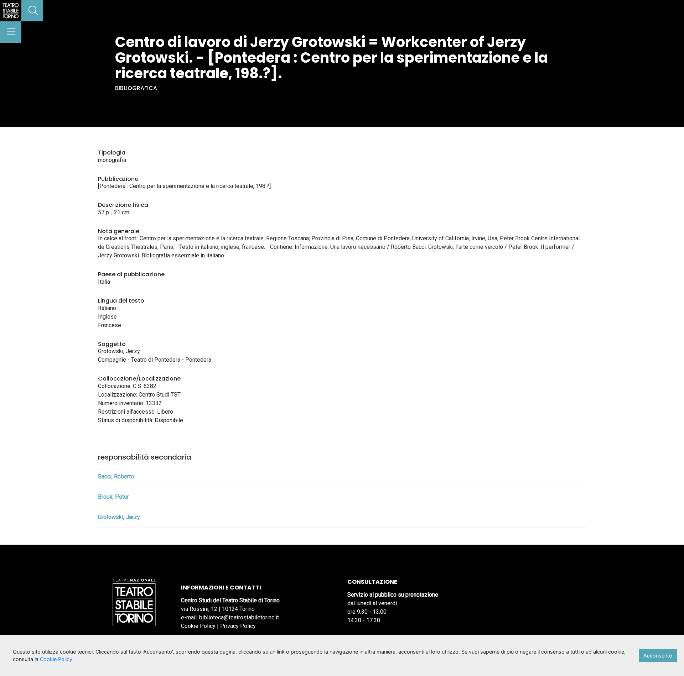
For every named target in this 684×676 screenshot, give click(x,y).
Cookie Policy (198, 626)
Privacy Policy (238, 626)
